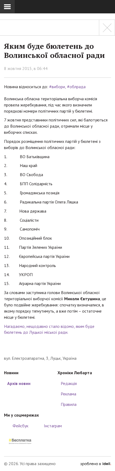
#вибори (57, 86)
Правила (68, 404)
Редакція (69, 383)
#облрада (76, 86)
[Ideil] (95, 463)
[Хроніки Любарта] (57, 347)
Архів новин (18, 383)
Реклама (68, 393)
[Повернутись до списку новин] (107, 28)
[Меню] (7, 6)
